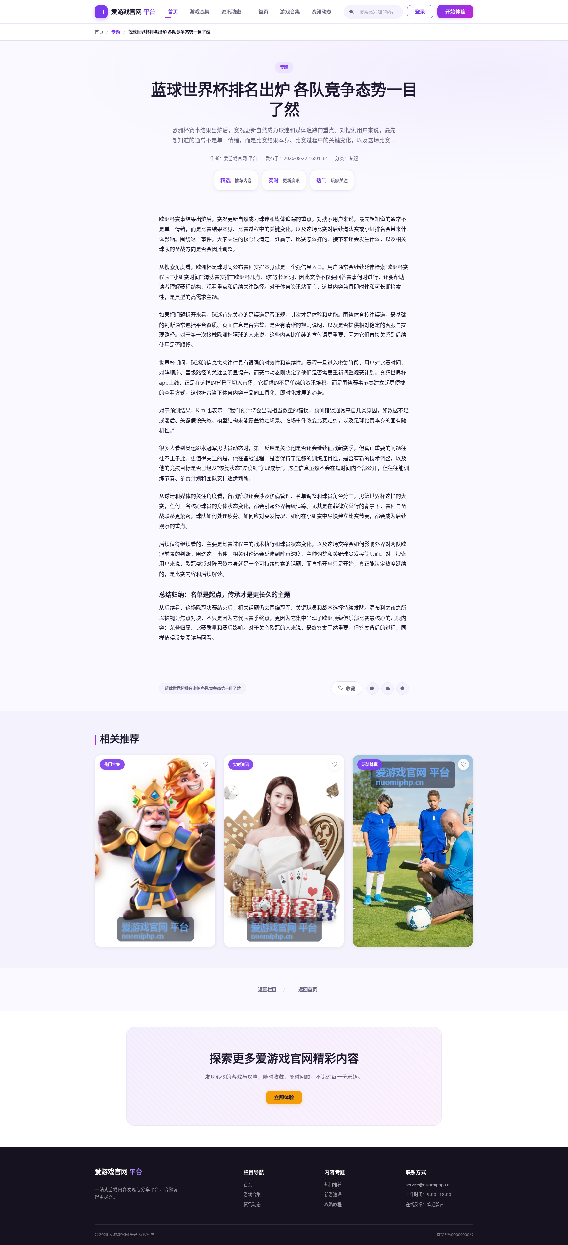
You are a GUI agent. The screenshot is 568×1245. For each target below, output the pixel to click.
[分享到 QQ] (402, 688)
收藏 (346, 688)
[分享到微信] (387, 688)
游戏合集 (199, 11)
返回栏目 (267, 989)
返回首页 (307, 989)
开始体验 (455, 11)
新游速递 (333, 1194)
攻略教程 (333, 1204)
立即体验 (284, 1097)
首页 (173, 11)
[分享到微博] (372, 688)
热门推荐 (333, 1185)
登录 (420, 11)
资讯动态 (231, 11)
